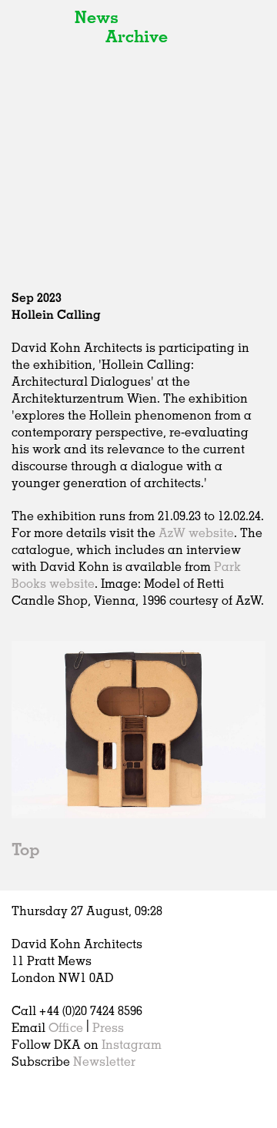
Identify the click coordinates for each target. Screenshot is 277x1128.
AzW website (196, 532)
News (96, 16)
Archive (136, 35)
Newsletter (104, 1061)
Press (108, 1027)
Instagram (132, 1044)
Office (65, 1027)
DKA (39, 46)
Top (25, 848)
